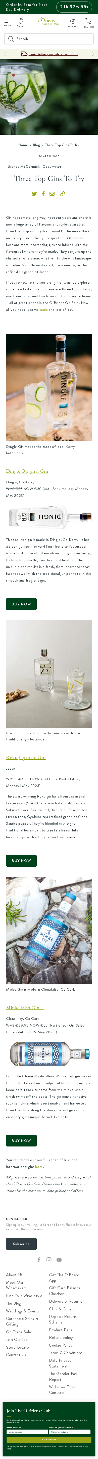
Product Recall (61, 1330)
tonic (43, 309)
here (39, 1166)
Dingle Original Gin (27, 471)
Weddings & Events (23, 1311)
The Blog (13, 1303)
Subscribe (21, 1244)
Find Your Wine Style (24, 1296)
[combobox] (49, 39)
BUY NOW (21, 604)
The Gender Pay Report (63, 1376)
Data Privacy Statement (60, 1363)
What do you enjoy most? (62, 1427)
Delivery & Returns (65, 1301)
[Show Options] (88, 1432)
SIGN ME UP (49, 1440)
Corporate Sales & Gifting (22, 1321)
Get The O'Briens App (64, 1277)
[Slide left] (5, 54)
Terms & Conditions (66, 1353)
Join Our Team (18, 1339)
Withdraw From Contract (62, 1389)
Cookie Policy (60, 1345)
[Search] (88, 38)
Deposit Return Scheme (62, 1319)
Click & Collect (62, 1309)
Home (23, 144)
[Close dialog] (92, 1405)
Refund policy (61, 1337)
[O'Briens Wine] (48, 22)
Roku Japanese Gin (26, 757)
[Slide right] (92, 54)
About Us (14, 1275)
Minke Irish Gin (25, 1007)
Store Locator (18, 1347)
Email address (14, 1427)
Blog (36, 144)
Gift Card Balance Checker (64, 1290)
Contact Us (16, 1355)
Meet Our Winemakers (16, 1285)
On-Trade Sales (19, 1332)
